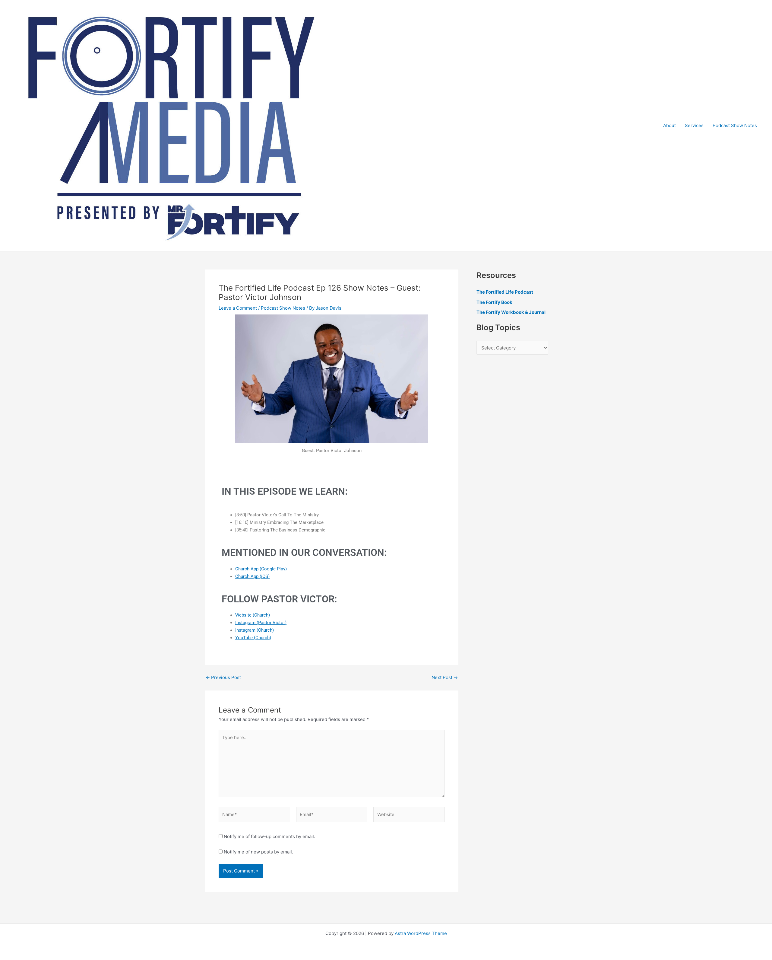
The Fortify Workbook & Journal (511, 312)
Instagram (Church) (254, 630)
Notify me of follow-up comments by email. (269, 836)
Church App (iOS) (252, 576)
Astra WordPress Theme (421, 933)
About (669, 125)
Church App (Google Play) (261, 569)
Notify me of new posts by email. (258, 852)
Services (694, 125)
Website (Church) (252, 615)
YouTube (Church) (253, 637)
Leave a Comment (238, 308)
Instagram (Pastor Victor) (260, 622)
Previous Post (223, 677)
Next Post (445, 677)
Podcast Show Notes (735, 125)
